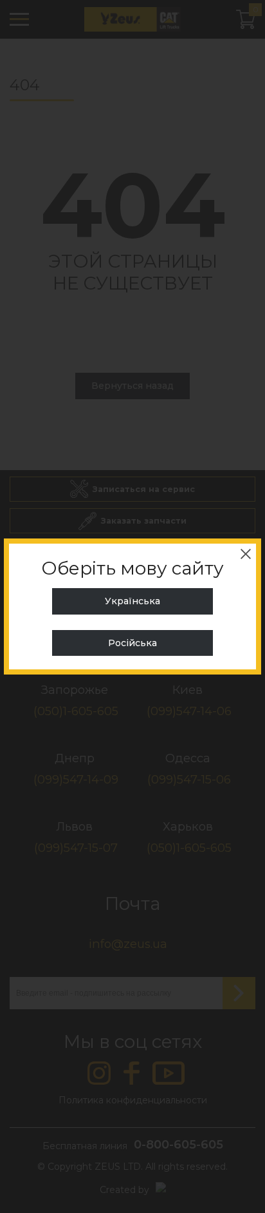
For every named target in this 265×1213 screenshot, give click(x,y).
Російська (132, 643)
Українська (132, 601)
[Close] (245, 554)
